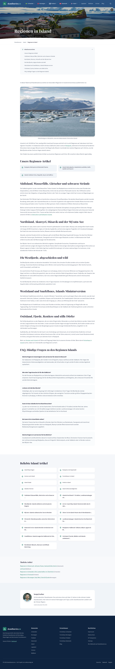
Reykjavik (68, 146)
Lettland (23, 569)
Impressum (91, 632)
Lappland (83, 3)
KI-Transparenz (92, 638)
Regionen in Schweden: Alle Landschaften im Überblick (36, 572)
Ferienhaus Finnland (65, 638)
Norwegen (42, 3)
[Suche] (110, 3)
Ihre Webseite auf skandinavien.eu (97, 644)
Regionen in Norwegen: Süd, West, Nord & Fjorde (35, 577)
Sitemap (90, 641)
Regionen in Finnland (26, 575)
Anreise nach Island (32, 340)
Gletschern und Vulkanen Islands (42, 215)
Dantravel (14, 641)
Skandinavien (17, 42)
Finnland (53, 3)
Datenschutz (91, 635)
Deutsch (105, 662)
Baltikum (90, 3)
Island (74, 3)
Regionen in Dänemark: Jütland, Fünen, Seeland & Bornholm (38, 566)
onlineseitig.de (29, 662)
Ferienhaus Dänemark (65, 641)
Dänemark (64, 3)
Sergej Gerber (39, 594)
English (110, 662)
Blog (103, 3)
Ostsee (97, 3)
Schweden (30, 3)
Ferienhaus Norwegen (65, 635)
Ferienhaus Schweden (66, 632)
